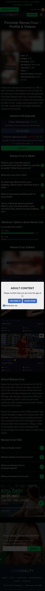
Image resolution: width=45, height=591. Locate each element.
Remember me (11, 305)
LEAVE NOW (29, 301)
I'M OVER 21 (15, 301)
